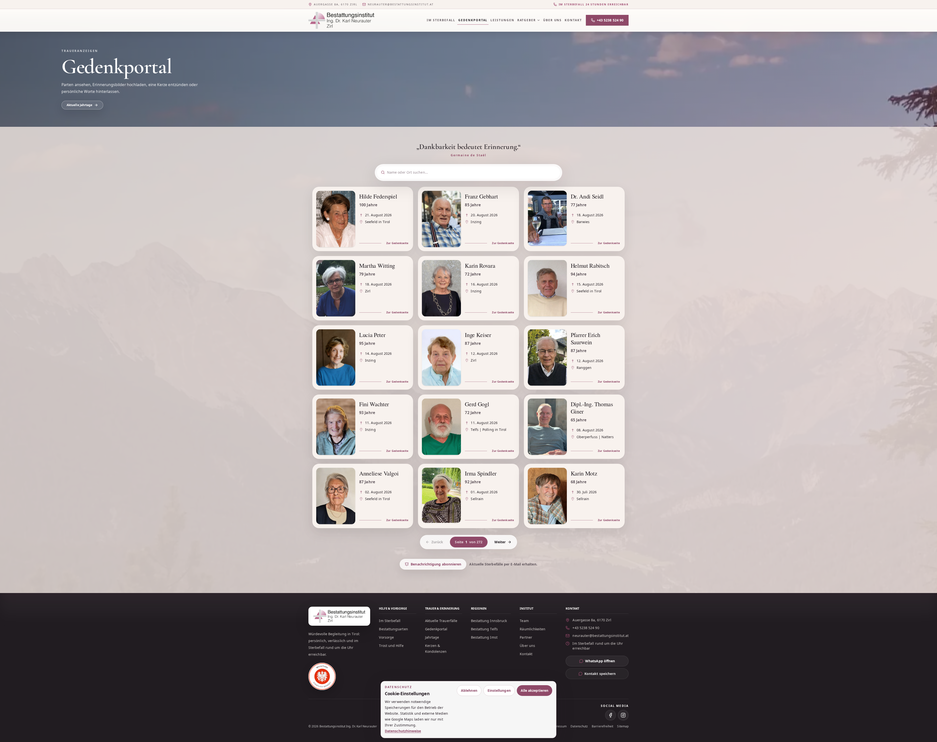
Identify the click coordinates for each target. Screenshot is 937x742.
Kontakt (573, 20)
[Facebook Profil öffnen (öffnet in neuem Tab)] (610, 715)
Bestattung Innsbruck (489, 620)
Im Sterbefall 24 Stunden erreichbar (594, 4)
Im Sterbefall (441, 20)
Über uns (552, 20)
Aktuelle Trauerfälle (441, 620)
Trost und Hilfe (391, 645)
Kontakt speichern (600, 673)
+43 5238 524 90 (610, 20)
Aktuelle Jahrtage (79, 105)
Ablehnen (469, 690)
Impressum (559, 726)
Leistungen (502, 20)
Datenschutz (579, 726)
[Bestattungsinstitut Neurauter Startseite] (341, 20)
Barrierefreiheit (602, 726)
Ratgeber (526, 20)
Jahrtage (432, 637)
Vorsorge (386, 637)
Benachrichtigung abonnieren (436, 564)
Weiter (500, 542)
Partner (526, 637)
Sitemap (623, 726)
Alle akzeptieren (534, 690)
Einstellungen (499, 690)
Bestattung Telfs (484, 629)
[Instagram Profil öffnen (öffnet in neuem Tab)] (623, 715)
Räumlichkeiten (532, 629)
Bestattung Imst (484, 637)
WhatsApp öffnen (607, 662)
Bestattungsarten (393, 629)
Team (524, 620)
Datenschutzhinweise (403, 731)
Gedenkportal (473, 20)
